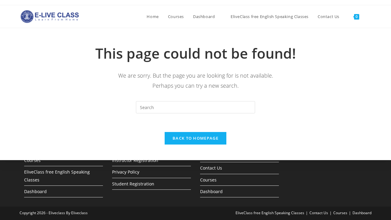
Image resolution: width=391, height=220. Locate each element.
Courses (32, 160)
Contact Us (211, 168)
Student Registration (133, 184)
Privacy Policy (125, 172)
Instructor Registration (135, 160)
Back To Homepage (195, 138)
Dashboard (35, 191)
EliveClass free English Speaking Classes (270, 212)
